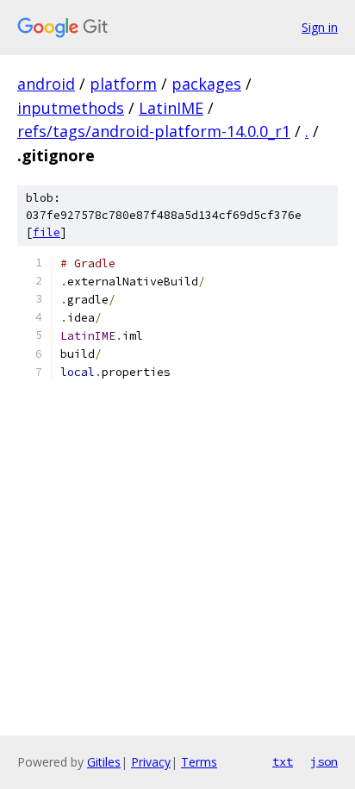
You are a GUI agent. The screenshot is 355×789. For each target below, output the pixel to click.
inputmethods (70, 107)
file (46, 232)
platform (123, 83)
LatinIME (171, 107)
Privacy (151, 762)
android (46, 83)
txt (282, 761)
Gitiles (104, 762)
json (324, 761)
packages (206, 83)
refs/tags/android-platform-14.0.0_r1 (153, 131)
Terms (199, 762)
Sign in (320, 27)
